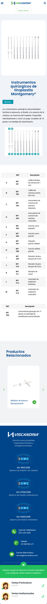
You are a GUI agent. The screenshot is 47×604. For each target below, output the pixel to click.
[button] (2, 3)
